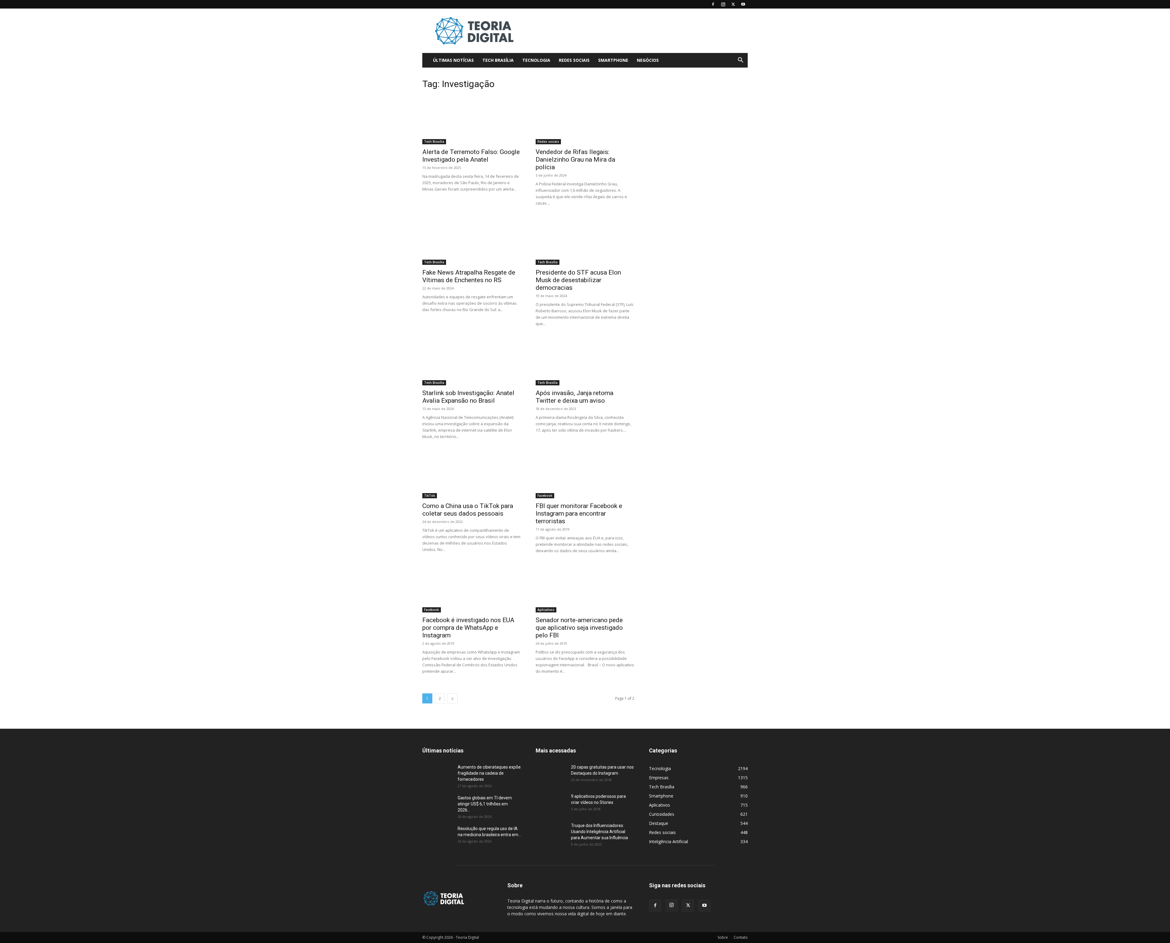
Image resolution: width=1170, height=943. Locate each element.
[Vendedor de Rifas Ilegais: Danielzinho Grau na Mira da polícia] (585, 120)
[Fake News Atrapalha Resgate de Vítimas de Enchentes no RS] (471, 240)
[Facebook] (713, 4)
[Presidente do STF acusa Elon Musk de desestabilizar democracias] (585, 240)
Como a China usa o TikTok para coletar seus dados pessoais (467, 509)
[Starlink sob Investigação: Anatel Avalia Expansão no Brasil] (471, 361)
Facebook (544, 495)
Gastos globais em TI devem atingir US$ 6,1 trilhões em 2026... (485, 803)
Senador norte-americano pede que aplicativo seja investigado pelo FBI (579, 627)
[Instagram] (723, 4)
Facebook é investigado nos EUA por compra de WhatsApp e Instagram (468, 627)
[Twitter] (733, 4)
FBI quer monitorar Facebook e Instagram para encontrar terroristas (579, 513)
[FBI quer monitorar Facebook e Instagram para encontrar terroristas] (585, 474)
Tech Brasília (498, 60)
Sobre (723, 937)
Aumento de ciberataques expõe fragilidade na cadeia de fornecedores (489, 773)
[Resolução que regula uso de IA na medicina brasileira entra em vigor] (437, 836)
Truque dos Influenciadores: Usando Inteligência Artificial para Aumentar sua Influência (599, 831)
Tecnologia (536, 60)
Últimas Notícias (453, 60)
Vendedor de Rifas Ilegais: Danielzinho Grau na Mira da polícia (575, 159)
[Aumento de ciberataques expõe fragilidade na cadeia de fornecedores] (437, 774)
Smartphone (613, 60)
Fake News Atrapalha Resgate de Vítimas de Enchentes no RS (468, 276)
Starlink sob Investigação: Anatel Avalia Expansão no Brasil (468, 396)
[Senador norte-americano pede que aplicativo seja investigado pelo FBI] (585, 588)
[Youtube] (743, 4)
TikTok (429, 495)
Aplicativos (546, 610)
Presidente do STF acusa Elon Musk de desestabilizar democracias (578, 280)
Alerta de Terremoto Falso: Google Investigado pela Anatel (471, 155)
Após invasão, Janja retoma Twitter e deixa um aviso (574, 396)
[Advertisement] (637, 30)
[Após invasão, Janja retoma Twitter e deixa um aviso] (585, 361)
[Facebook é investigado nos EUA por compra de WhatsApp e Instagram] (471, 588)
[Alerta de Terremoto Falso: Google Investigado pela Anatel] (471, 120)
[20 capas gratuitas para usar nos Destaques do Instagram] (551, 774)
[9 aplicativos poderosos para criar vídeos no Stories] (551, 804)
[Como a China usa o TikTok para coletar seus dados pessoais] (471, 474)
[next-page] (452, 698)
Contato (741, 937)
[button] (740, 61)
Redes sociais (574, 60)
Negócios (648, 60)
